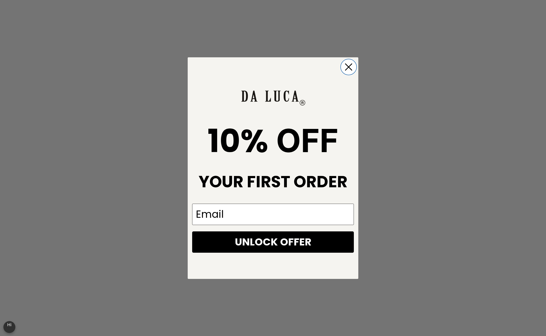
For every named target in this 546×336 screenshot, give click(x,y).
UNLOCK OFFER (273, 242)
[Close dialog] (349, 67)
